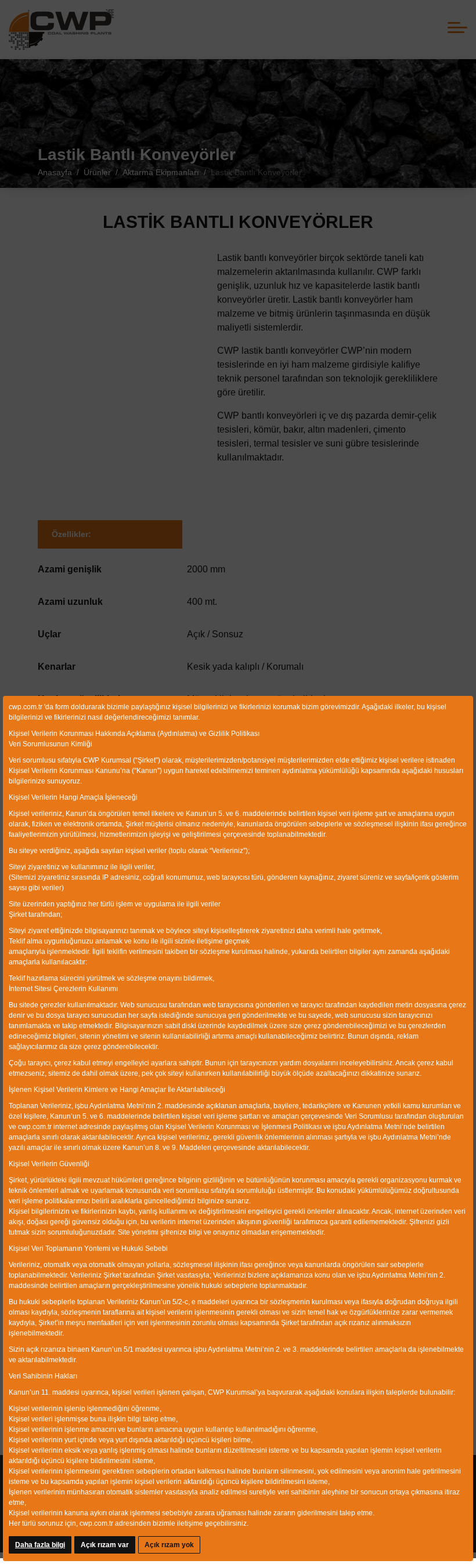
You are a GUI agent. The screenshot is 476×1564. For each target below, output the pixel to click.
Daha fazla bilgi (40, 1545)
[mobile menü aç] (457, 27)
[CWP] (61, 29)
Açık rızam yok (169, 1545)
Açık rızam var (105, 1545)
